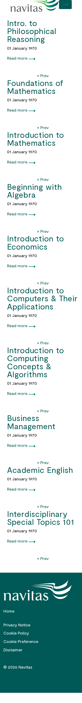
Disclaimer (13, 649)
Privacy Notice (16, 624)
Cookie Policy (16, 632)
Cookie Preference (20, 641)
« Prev (43, 75)
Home (8, 610)
